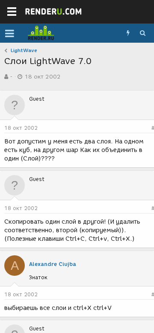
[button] (10, 33)
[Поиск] (142, 33)
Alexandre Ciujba (52, 264)
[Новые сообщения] (128, 33)
